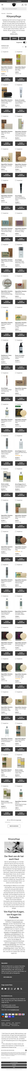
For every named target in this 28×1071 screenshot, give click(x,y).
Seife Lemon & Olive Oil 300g (6, 166)
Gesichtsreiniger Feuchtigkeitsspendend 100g (21, 325)
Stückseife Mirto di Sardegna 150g (20, 644)
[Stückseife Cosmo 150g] (7, 666)
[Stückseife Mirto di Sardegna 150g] (21, 635)
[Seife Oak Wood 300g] (7, 123)
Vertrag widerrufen (15, 1025)
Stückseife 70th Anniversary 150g (6, 708)
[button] (26, 5)
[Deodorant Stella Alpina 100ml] (7, 507)
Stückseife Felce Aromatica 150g (20, 675)
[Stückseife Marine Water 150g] (21, 730)
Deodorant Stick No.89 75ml (5, 485)
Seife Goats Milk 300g (20, 389)
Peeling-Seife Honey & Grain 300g (20, 166)
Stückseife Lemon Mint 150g (20, 68)
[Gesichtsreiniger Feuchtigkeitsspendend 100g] (21, 314)
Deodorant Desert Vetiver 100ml (6, 452)
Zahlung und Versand (13, 1024)
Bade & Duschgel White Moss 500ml (21, 452)
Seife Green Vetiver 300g (20, 517)
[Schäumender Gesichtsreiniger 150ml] (7, 347)
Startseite (3, 13)
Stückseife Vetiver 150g (6, 771)
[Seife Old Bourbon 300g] (7, 187)
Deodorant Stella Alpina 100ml (6, 517)
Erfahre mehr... (14, 34)
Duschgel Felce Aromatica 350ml (20, 613)
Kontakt (3, 1022)
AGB (13, 1022)
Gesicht (5, 38)
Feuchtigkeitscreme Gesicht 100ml (20, 101)
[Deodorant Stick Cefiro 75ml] (21, 762)
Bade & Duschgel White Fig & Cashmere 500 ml (20, 485)
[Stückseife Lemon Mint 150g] (21, 59)
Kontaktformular (14, 1009)
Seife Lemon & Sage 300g (20, 708)
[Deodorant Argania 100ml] (7, 572)
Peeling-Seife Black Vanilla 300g (6, 101)
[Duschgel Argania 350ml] (7, 314)
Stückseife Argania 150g (20, 548)
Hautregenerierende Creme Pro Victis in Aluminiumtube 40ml (20, 134)
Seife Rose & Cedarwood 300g (20, 293)
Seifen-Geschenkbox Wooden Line (6, 68)
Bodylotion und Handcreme (12, 934)
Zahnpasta (13, 943)
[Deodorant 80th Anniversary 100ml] (7, 539)
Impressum (8, 1022)
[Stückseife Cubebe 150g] (7, 634)
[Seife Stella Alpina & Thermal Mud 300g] (7, 220)
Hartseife (6, 932)
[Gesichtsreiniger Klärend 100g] (21, 572)
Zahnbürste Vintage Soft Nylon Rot (6, 389)
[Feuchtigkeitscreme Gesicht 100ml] (21, 92)
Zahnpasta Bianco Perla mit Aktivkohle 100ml (20, 198)
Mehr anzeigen (14, 826)
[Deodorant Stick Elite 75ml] (7, 793)
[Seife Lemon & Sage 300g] (21, 699)
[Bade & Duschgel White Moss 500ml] (21, 443)
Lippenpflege (7, 948)
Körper (14, 38)
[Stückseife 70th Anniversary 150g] (7, 699)
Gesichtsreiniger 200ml (19, 357)
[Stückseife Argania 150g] (21, 539)
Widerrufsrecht (4, 1024)
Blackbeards (7, 1020)
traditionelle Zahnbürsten (9, 944)
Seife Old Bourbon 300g (6, 197)
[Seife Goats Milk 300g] (21, 380)
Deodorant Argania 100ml (6, 581)
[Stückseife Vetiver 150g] (7, 762)
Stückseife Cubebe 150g (6, 644)
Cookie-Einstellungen (5, 1025)
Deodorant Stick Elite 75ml (6, 803)
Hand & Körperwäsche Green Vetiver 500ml (20, 803)
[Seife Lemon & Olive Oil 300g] (7, 156)
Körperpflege (9, 13)
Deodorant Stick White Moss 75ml (19, 261)
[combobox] (14, 8)
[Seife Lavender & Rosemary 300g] (21, 220)
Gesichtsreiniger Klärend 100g (20, 581)
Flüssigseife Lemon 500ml (6, 421)
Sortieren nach (5, 45)
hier (15, 1047)
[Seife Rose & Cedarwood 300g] (21, 283)
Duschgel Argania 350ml (6, 324)
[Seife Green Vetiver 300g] (21, 507)
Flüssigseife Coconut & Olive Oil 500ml (6, 740)
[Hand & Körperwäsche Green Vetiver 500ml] (21, 793)
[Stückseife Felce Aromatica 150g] (21, 666)
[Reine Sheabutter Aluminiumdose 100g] (7, 283)
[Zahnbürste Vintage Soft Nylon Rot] (7, 380)
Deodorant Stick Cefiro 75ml (19, 771)
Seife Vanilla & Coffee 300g (7, 261)
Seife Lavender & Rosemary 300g (20, 230)
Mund (22, 38)
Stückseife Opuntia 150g (20, 421)
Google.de (18, 1)
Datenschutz (17, 1022)
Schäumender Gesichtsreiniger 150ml (6, 357)
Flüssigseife (14, 932)
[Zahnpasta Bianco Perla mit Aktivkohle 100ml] (21, 188)
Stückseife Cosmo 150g (6, 675)
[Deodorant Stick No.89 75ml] (7, 476)
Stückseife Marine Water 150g (20, 740)
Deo (20, 936)
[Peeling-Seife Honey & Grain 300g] (21, 156)
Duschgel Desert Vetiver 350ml (6, 613)
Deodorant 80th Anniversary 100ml (6, 548)
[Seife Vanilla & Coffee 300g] (7, 252)
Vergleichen (19, 42)
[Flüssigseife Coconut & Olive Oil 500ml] (7, 730)
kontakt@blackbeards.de (12, 1007)
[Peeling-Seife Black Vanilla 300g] (7, 92)
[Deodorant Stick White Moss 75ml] (21, 252)
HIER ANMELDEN (7, 977)
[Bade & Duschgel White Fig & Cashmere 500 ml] (21, 476)
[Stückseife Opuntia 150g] (21, 411)
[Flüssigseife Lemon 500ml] (7, 411)
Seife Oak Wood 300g (6, 133)
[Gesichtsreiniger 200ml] (21, 347)
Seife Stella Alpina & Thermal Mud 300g (6, 230)
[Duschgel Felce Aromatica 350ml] (21, 603)
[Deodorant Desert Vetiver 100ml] (7, 443)
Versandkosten (5, 1035)
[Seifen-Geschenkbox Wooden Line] (7, 59)
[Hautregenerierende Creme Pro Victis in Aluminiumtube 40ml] (21, 123)
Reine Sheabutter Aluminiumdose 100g (6, 292)
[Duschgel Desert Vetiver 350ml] (7, 603)
